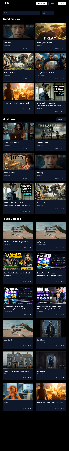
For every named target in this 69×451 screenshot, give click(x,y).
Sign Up (62, 3)
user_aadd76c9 (8, 405)
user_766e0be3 (41, 278)
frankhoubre (7, 342)
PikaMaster (7, 45)
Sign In (52, 3)
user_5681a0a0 (41, 244)
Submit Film (41, 3)
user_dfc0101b (41, 311)
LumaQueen (40, 108)
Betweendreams (41, 374)
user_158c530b (8, 244)
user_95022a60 (8, 278)
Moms (5, 105)
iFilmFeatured (40, 75)
